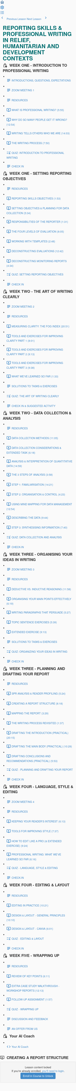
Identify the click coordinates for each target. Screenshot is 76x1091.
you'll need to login (53, 1071)
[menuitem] (2, 8)
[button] (2, 3)
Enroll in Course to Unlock (38, 1076)
